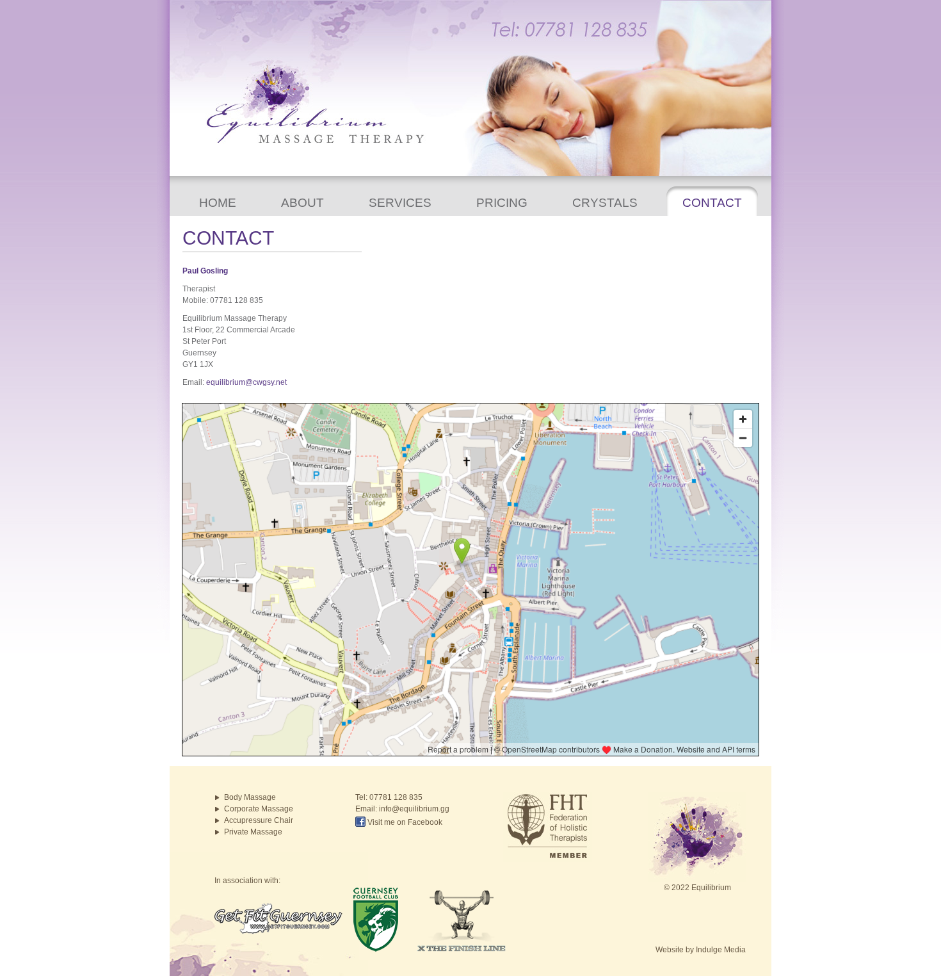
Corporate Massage (258, 808)
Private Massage (253, 831)
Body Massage (250, 797)
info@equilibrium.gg (414, 808)
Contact (712, 202)
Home (217, 202)
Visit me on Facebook (404, 822)
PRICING (501, 202)
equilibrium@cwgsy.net (246, 382)
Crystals (605, 202)
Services (400, 202)
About (302, 202)
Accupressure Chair (258, 820)
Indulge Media (721, 949)
